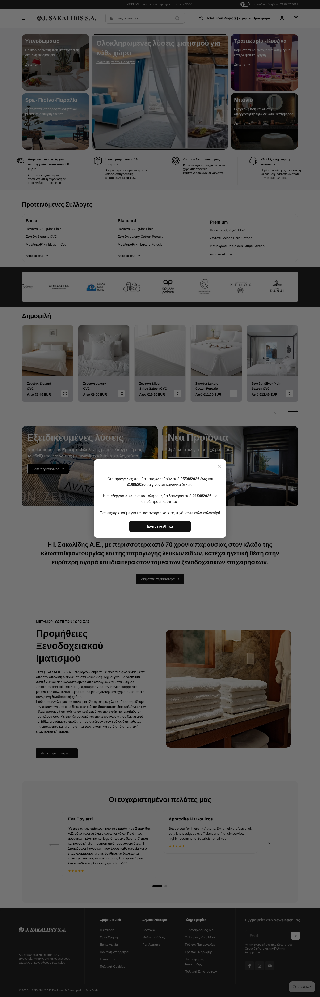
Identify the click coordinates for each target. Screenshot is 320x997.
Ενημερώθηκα (160, 526)
